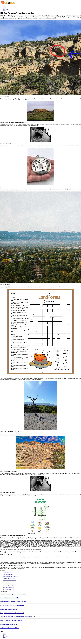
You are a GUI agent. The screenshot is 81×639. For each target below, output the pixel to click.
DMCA (4, 635)
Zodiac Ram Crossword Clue (8, 609)
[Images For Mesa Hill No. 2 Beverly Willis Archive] (40, 134)
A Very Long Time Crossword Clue (9, 578)
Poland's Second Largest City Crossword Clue (13, 594)
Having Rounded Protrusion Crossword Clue (10, 576)
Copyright (4, 634)
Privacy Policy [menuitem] (5, 9)
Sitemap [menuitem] (4, 10)
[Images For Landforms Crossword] (40, 331)
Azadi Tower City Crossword (8, 572)
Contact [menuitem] (4, 6)
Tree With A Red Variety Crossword (9, 583)
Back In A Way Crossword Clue (8, 589)
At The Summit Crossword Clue (9, 628)
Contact (4, 633)
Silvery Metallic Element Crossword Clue (12, 605)
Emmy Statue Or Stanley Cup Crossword (12, 613)
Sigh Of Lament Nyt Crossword (9, 624)
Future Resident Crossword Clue (9, 598)
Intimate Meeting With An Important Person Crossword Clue (17, 616)
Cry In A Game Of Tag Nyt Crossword (11, 620)
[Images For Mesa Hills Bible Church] (40, 237)
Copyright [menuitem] (4, 7)
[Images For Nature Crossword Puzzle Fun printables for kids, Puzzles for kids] (40, 515)
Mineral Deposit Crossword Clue (8, 587)
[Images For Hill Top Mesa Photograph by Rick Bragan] (40, 453)
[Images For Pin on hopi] (40, 166)
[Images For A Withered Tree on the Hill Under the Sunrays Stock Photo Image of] (40, 405)
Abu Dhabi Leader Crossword (8, 574)
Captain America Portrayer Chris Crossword (13, 601)
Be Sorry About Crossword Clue (8, 585)
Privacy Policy (5, 636)
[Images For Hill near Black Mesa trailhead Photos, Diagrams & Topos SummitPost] (40, 111)
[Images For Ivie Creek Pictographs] (40, 57)
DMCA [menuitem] (4, 8)
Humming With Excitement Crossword (9, 580)
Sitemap (4, 637)
